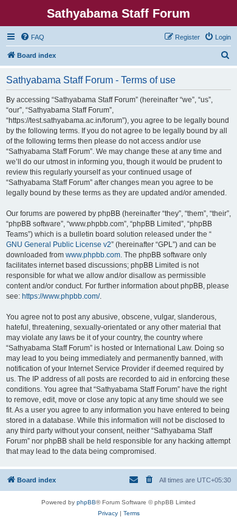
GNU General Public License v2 (58, 244)
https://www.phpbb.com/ (61, 296)
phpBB (86, 502)
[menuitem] (32, 37)
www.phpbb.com (93, 255)
